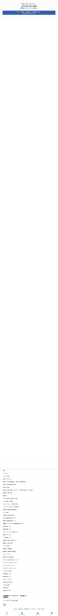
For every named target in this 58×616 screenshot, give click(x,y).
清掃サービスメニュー (7, 478)
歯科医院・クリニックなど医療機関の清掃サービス (13, 523)
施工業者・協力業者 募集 (8, 515)
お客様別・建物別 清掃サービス (10, 540)
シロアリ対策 (5, 512)
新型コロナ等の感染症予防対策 (9, 484)
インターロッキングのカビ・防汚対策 (10, 506)
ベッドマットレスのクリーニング (10, 562)
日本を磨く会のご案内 (7, 582)
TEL (51, 614)
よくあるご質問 (6, 584)
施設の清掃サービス (7, 529)
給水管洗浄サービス (7, 576)
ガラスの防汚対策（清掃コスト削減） (10, 498)
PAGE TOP (55, 609)
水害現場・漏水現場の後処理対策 (10, 509)
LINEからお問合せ (22, 614)
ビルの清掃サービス (7, 537)
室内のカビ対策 (6, 487)
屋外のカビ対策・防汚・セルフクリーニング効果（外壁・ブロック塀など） (18, 490)
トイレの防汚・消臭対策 (8, 501)
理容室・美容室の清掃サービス (9, 520)
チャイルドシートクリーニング (9, 568)
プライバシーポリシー (7, 579)
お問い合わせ (5, 587)
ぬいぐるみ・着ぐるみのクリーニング (10, 559)
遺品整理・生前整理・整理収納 (9, 551)
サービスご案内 (6, 476)
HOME (4, 470)
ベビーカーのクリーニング (8, 565)
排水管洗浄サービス (7, 573)
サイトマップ (5, 473)
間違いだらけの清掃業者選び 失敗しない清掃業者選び (14, 481)
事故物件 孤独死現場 (7, 548)
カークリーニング (6, 554)
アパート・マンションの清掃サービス (10, 531)
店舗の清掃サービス (7, 526)
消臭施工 (5, 495)
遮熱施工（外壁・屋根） (8, 492)
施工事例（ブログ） (7, 590)
